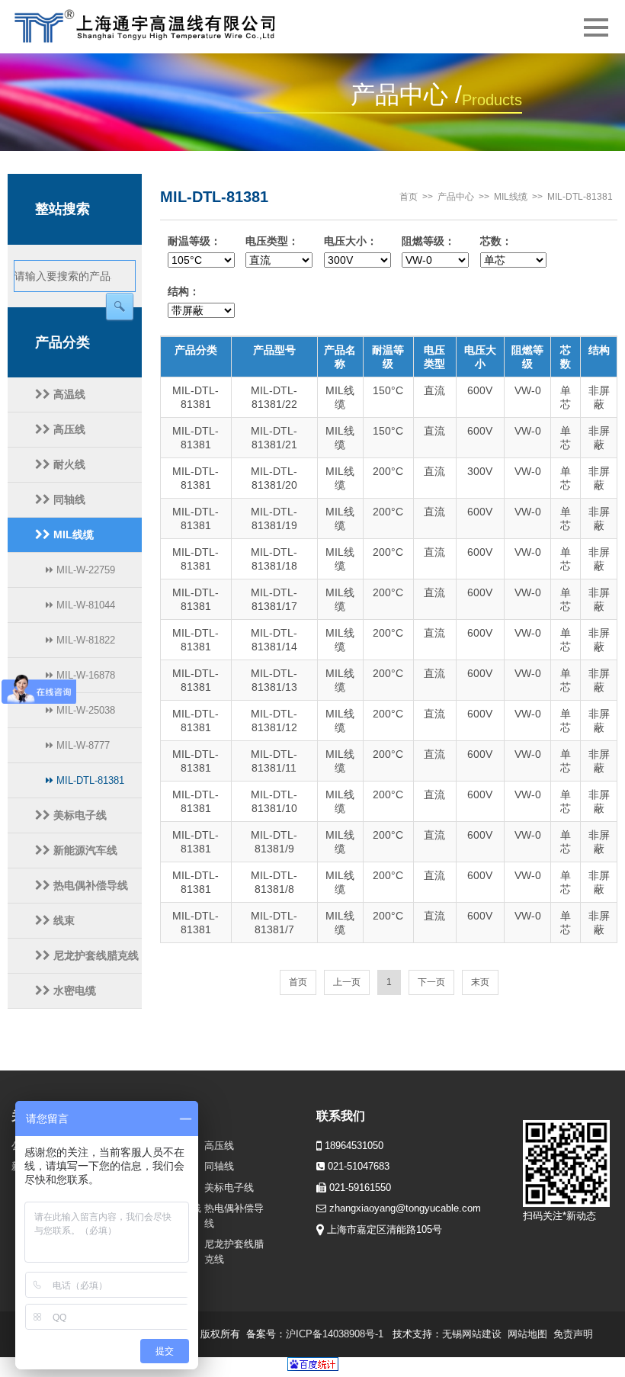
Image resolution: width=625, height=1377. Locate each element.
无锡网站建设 (472, 1334)
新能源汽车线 (83, 850)
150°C (388, 390)
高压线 (67, 429)
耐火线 (67, 464)
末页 (480, 982)
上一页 (347, 982)
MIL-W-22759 (84, 570)
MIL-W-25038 (84, 710)
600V (479, 390)
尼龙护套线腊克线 (94, 955)
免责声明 (573, 1334)
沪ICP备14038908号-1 (334, 1334)
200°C (388, 471)
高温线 (67, 394)
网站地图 (527, 1334)
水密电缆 (73, 990)
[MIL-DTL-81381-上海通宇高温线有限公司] (160, 27)
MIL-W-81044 (84, 605)
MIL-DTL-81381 (88, 780)
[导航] (596, 26)
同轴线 (67, 499)
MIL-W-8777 (81, 745)
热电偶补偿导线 (89, 885)
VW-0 (527, 390)
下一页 (431, 982)
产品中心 (456, 196)
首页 (408, 196)
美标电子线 (78, 815)
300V (479, 471)
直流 (434, 390)
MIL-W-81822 (84, 640)
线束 (62, 920)
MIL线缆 (72, 534)
